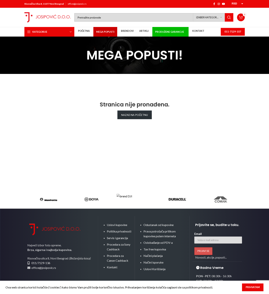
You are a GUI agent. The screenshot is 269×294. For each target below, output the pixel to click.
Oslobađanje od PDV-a (158, 242)
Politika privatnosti (119, 231)
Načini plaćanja (153, 255)
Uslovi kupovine (117, 225)
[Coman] (220, 199)
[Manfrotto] (48, 199)
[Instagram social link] (218, 3)
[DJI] (134, 199)
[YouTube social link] (223, 3)
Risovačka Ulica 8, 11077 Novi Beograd (44, 3)
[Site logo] (47, 17)
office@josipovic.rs (77, 3)
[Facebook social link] (214, 3)
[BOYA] (91, 199)
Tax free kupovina (154, 249)
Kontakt (112, 267)
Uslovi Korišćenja (154, 269)
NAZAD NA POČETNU (134, 114)
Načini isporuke (153, 262)
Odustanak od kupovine (158, 225)
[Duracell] (177, 199)
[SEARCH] (229, 17)
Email (198, 233)
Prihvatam (253, 287)
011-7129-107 (232, 31)
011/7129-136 (40, 263)
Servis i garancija (117, 238)
